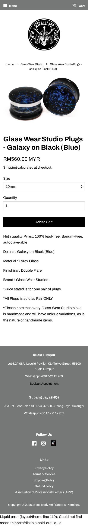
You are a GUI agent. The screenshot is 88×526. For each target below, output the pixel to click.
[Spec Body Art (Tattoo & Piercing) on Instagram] (43, 444)
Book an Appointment (44, 383)
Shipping (10, 167)
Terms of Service (44, 474)
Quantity (10, 198)
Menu (12, 5)
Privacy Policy (44, 468)
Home (10, 64)
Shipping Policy (44, 480)
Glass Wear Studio (32, 64)
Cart (81, 5)
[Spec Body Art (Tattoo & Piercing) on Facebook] (34, 444)
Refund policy (44, 486)
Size (6, 178)
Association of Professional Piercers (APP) (44, 492)
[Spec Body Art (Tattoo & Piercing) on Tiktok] (53, 444)
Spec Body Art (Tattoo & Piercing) (56, 504)
